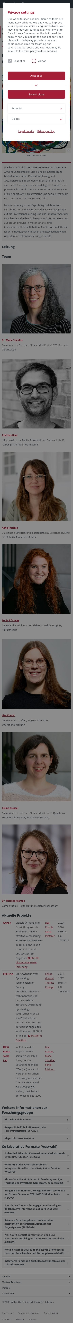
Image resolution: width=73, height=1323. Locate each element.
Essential (19, 61)
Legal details (26, 131)
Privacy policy (45, 131)
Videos (42, 61)
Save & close (36, 94)
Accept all (36, 75)
